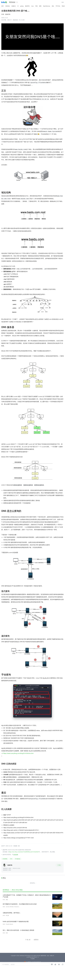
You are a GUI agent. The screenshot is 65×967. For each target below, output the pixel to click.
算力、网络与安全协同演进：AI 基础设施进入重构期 (18, 930)
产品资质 (32, 958)
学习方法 (58, 6)
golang (21, 6)
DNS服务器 (17, 858)
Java (32, 6)
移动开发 (27, 6)
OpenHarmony (46, 6)
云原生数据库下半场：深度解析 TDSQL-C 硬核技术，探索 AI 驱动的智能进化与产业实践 (27, 896)
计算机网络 (4, 858)
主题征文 (13, 6)
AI (18, 6)
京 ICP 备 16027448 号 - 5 (33, 957)
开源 (36, 6)
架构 (40, 6)
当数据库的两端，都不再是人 (11, 913)
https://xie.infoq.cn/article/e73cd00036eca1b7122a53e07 (24, 852)
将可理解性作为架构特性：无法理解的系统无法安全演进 (20, 904)
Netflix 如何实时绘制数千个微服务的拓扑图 (16, 921)
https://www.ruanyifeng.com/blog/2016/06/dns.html (18, 753)
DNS (11, 858)
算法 (53, 6)
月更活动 (7, 6)
